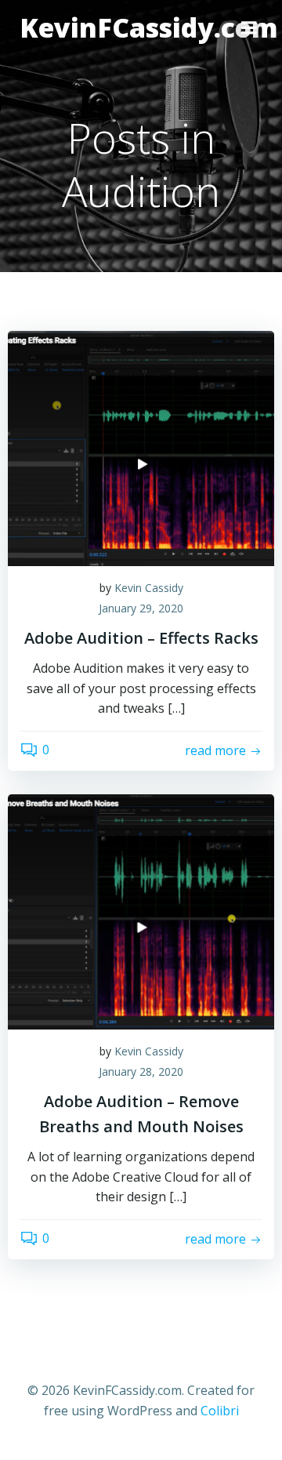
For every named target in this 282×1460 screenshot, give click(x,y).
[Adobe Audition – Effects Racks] (141, 447)
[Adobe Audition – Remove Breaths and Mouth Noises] (141, 910)
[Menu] (249, 28)
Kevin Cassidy (148, 587)
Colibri (220, 1410)
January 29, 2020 (141, 608)
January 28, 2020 (141, 1071)
